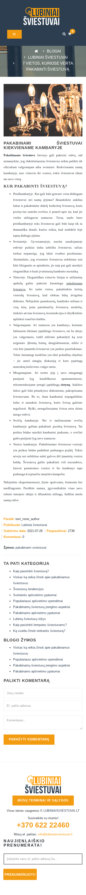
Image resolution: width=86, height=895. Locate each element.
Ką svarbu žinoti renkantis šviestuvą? (39, 631)
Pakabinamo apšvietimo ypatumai (36, 613)
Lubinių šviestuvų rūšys (29, 619)
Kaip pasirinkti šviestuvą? (31, 571)
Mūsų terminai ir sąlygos (43, 800)
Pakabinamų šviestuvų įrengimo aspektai (41, 607)
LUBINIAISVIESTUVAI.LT (61, 810)
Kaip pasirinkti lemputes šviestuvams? (40, 625)
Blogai (54, 51)
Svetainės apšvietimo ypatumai (35, 595)
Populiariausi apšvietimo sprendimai (38, 601)
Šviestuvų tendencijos (28, 589)
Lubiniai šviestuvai (48, 57)
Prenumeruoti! (20, 874)
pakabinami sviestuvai (31, 547)
